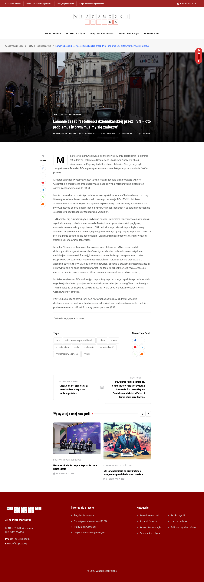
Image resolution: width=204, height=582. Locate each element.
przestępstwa (62, 347)
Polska (102, 340)
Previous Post (70, 382)
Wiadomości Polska (66, 134)
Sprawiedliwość (107, 347)
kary (58, 340)
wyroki (87, 354)
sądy (76, 347)
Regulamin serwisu (13, 4)
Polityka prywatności (65, 4)
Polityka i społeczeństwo (102, 33)
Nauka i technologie (129, 33)
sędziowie (89, 347)
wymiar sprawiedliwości (67, 354)
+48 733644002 (21, 539)
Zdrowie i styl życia (75, 33)
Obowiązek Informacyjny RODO (39, 4)
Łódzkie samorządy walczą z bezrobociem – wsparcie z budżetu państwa (74, 389)
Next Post (135, 378)
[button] (142, 414)
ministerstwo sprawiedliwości (79, 340)
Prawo (114, 340)
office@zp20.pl (20, 543)
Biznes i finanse (53, 33)
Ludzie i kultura (151, 33)
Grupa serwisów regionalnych (91, 4)
